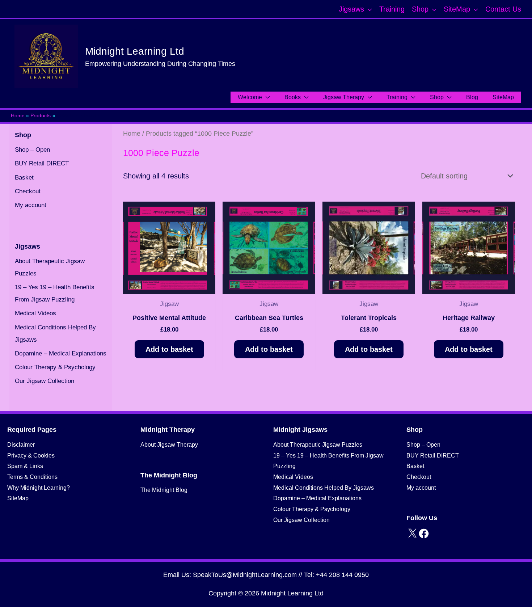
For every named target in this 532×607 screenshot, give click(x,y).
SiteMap (18, 498)
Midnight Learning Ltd (134, 51)
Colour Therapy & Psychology (55, 367)
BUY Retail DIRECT (42, 163)
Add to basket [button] (169, 349)
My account (30, 205)
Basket (24, 177)
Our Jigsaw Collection (44, 381)
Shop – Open (32, 149)
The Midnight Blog (163, 490)
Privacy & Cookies (31, 455)
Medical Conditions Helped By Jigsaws (323, 488)
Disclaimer (21, 445)
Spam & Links (25, 466)
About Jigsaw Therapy (169, 445)
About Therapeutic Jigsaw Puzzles (317, 445)
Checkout (28, 191)
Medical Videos (35, 313)
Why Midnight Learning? (38, 488)
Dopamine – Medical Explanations (60, 353)
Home (131, 133)
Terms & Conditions (32, 477)
